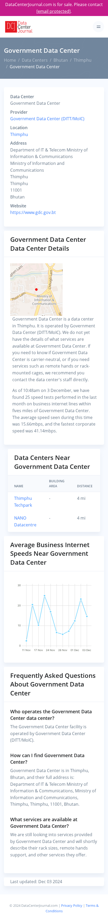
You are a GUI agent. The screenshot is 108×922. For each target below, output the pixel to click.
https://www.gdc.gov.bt (33, 212)
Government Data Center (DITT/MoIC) (47, 119)
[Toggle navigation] (98, 26)
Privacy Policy (71, 905)
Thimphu (82, 60)
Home (10, 60)
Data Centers (35, 60)
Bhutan (60, 60)
